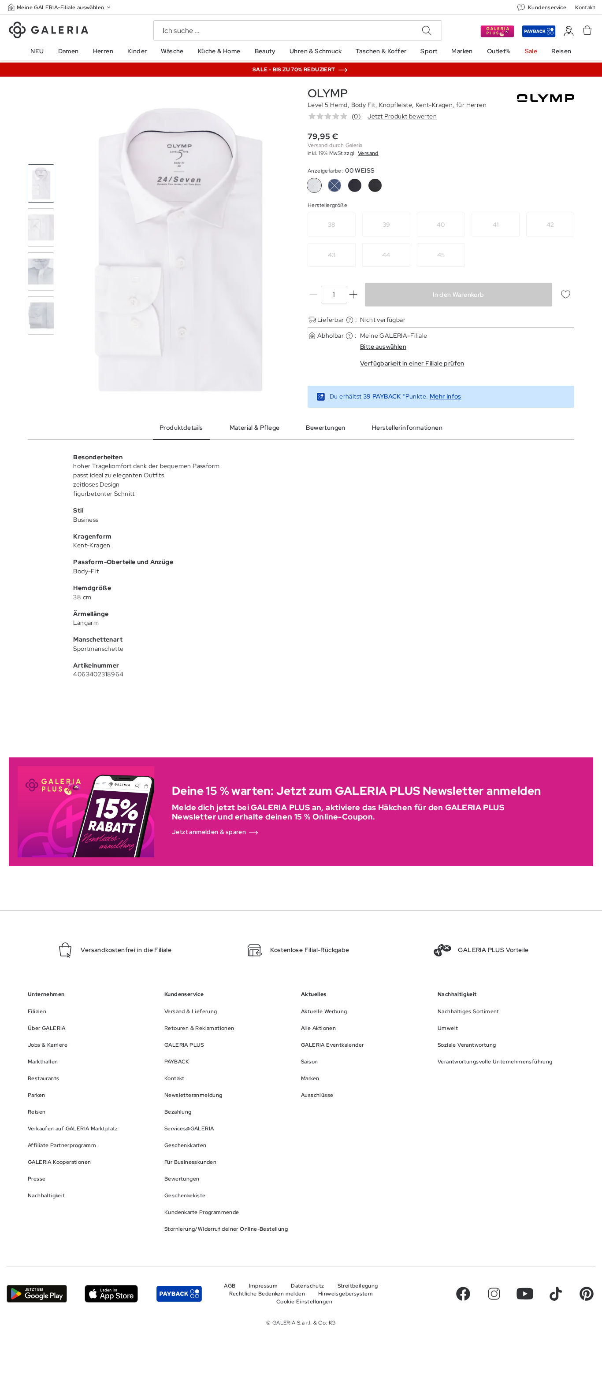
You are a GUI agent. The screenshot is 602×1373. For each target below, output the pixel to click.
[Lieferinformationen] (349, 320)
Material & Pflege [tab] (255, 428)
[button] (60, 7)
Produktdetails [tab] (181, 428)
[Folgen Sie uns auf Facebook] (463, 1294)
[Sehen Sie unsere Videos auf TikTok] (556, 1294)
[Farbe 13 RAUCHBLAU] (334, 185)
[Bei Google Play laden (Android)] (37, 1294)
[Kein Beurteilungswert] (330, 116)
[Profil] (569, 31)
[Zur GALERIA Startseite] (48, 31)
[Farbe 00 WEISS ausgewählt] (314, 185)
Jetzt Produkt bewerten (402, 116)
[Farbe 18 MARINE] (354, 185)
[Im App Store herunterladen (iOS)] (111, 1294)
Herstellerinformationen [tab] (407, 428)
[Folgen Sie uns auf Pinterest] (586, 1294)
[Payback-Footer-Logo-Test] (179, 1294)
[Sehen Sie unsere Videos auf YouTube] (525, 1294)
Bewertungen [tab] (325, 428)
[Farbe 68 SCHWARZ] (375, 185)
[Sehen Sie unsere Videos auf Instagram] (494, 1294)
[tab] (178, 249)
